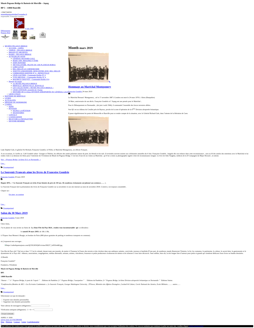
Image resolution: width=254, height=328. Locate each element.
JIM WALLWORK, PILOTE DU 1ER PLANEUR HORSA (34, 65)
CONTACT (13, 115)
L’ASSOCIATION (15, 117)
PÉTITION (13, 109)
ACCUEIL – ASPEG (16, 48)
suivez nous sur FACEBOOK (11, 320)
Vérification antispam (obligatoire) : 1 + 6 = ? (17, 310)
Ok (191, 326)
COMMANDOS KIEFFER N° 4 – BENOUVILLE (31, 73)
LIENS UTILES (14, 94)
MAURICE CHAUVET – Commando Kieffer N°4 (31, 79)
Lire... (3, 163)
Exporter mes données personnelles (16, 300)
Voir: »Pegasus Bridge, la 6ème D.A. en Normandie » (21, 160)
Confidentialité (33, 322)
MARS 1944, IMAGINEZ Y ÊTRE (25, 61)
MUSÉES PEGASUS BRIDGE (16, 46)
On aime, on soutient (16, 195)
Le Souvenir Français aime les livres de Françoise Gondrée (35, 172)
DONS (11, 106)
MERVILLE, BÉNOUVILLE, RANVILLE (28, 86)
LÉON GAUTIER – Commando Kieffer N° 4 (29, 75)
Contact (17, 322)
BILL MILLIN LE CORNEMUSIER (26, 69)
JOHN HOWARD (19, 63)
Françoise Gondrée (75, 91)
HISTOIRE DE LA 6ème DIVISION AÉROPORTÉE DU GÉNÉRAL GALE (40, 92)
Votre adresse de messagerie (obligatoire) (16, 306)
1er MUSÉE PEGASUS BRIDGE (25, 84)
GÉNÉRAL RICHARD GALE (24, 59)
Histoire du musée (15, 81)
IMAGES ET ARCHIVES (18, 52)
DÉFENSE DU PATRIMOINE (16, 102)
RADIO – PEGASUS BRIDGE (20, 54)
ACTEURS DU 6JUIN (17, 56)
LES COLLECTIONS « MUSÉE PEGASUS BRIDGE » (33, 88)
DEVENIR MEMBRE (17, 121)
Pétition (9, 322)
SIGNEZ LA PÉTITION (21, 111)
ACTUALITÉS (10, 100)
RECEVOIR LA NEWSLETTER (21, 119)
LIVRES (8, 98)
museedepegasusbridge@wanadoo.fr (14, 14)
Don (2, 322)
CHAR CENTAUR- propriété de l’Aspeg (27, 90)
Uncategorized (8, 167)
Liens (24, 322)
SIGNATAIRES (18, 113)
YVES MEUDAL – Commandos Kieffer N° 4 (29, 77)
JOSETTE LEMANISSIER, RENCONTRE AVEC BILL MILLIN (36, 71)
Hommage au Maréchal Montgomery (89, 86)
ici (189, 326)
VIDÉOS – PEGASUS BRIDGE (20, 50)
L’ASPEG (8, 104)
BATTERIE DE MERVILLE (15, 96)
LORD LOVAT (18, 67)
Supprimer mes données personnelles (16, 302)
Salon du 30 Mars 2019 (14, 212)
